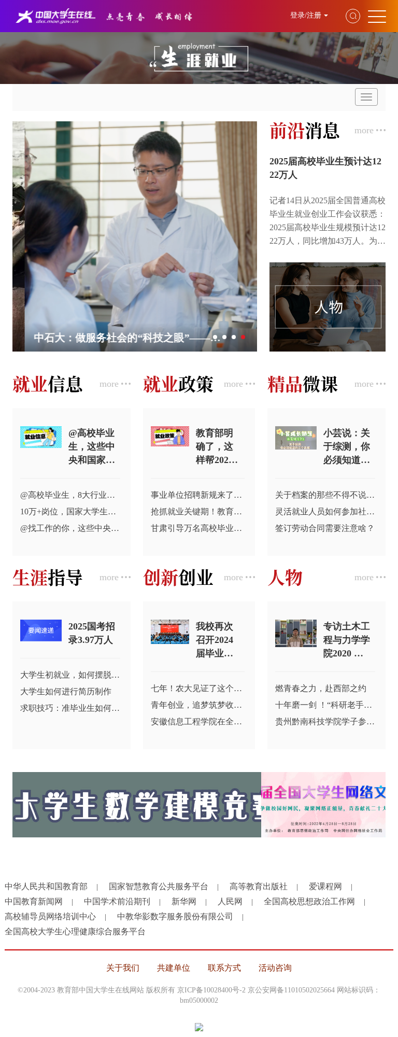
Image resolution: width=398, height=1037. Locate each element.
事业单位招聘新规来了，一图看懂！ (198, 495)
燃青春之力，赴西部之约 (320, 688)
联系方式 (224, 967)
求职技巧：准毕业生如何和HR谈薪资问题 (70, 708)
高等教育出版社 (259, 886)
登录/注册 (305, 15)
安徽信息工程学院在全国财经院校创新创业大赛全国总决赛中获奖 (198, 721)
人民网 (230, 901)
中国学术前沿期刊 (117, 901)
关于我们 (122, 967)
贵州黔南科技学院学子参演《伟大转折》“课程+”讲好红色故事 (325, 721)
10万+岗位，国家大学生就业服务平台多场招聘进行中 (70, 511)
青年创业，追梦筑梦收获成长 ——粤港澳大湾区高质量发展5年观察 (198, 704)
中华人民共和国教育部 (46, 886)
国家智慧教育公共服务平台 (158, 886)
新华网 (184, 901)
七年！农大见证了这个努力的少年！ (198, 688)
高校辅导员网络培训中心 (50, 916)
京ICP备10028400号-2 (211, 990)
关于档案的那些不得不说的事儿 (325, 495)
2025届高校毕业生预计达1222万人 (325, 168)
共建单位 (173, 967)
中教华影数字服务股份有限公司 (175, 916)
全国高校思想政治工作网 (309, 901)
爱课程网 (325, 886)
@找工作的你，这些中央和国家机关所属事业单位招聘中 (70, 528)
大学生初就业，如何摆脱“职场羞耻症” (70, 674)
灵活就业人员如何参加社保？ (325, 511)
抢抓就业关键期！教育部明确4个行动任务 (198, 511)
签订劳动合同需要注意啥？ (325, 528)
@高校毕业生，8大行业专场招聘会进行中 (70, 495)
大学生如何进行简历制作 (65, 691)
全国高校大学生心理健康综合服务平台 (75, 931)
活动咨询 (275, 967)
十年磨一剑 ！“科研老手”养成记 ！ (325, 704)
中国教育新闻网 (34, 901)
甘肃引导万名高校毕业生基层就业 (198, 528)
